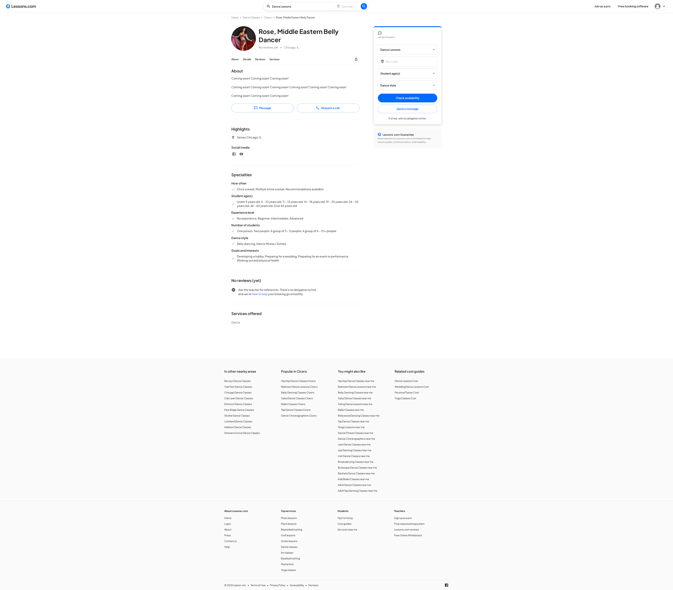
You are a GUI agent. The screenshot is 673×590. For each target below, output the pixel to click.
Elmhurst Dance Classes (238, 404)
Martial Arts (287, 564)
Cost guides (344, 523)
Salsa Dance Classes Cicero (297, 398)
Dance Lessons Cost (406, 380)
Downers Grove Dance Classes (242, 432)
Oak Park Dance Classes (238, 386)
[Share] (356, 59)
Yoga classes (288, 569)
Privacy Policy (277, 585)
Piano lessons (289, 523)
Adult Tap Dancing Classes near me (357, 490)
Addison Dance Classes (237, 427)
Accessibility (297, 585)
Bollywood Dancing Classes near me (358, 415)
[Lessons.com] (21, 6)
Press (227, 535)
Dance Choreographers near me (356, 438)
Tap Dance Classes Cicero (296, 409)
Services (274, 59)
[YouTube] (241, 154)
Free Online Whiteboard (408, 535)
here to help (260, 294)
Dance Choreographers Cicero (299, 415)
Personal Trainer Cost (407, 392)
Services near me (347, 529)
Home (235, 17)
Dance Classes (251, 17)
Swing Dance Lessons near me (355, 404)
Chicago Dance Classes (237, 392)
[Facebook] (234, 154)
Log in (227, 523)
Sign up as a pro (403, 517)
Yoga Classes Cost (405, 398)
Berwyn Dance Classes (237, 380)
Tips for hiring (345, 517)
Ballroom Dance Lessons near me (357, 386)
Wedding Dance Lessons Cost (412, 386)
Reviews (260, 59)
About (235, 59)
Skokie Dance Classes (237, 415)
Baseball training (290, 558)
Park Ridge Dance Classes (239, 409)
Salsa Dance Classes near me (354, 398)
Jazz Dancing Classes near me (354, 450)
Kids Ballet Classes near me (353, 479)
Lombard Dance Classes (238, 421)
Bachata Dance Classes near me (356, 473)
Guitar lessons (289, 541)
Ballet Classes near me (351, 409)
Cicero (268, 17)
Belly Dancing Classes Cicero (297, 392)
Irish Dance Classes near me (354, 456)
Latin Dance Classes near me (354, 444)
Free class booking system (409, 523)
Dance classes (289, 546)
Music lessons (289, 517)
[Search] (364, 6)
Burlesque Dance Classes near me (357, 467)
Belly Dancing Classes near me (355, 392)
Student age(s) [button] (390, 73)
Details (247, 59)
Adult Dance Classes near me (354, 484)
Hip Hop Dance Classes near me (356, 380)
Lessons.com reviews (406, 529)
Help (227, 546)
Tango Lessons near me (351, 427)
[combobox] (300, 6)
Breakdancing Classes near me (355, 461)
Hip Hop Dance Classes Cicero (298, 380)
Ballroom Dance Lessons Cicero (299, 386)
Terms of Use (258, 585)
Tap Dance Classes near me (353, 421)
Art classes (287, 552)
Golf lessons (288, 535)
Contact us (230, 541)
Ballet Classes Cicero (293, 404)
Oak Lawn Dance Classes (238, 398)
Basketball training (291, 529)
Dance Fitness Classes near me (355, 432)
